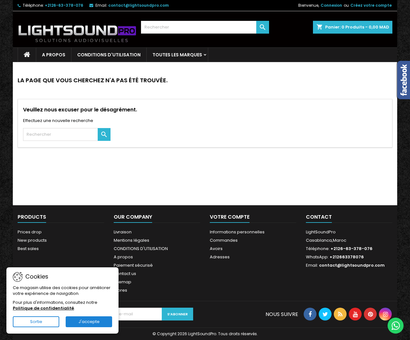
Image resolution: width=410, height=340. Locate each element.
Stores (120, 290)
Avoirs (216, 249)
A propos (53, 55)
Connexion (331, 5)
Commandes (224, 240)
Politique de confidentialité (43, 308)
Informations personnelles (237, 232)
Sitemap (122, 282)
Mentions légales (131, 240)
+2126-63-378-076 (64, 5)
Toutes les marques (177, 55)
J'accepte (89, 322)
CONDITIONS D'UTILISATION (109, 55)
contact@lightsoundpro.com (138, 5)
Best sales (28, 249)
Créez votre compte (371, 5)
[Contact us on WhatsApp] (396, 326)
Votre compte (230, 217)
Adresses (220, 257)
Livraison (123, 232)
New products (32, 240)
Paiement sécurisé (133, 265)
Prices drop (30, 232)
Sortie (36, 322)
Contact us (125, 274)
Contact (319, 217)
